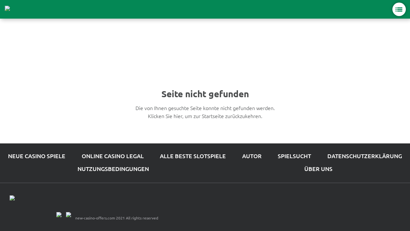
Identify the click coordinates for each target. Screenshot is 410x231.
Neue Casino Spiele (36, 155)
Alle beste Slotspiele (193, 155)
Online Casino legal (113, 155)
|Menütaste (399, 9)
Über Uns (318, 168)
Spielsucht (294, 155)
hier (178, 115)
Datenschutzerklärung (364, 155)
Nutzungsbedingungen (113, 168)
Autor (252, 155)
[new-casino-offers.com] (22, 9)
